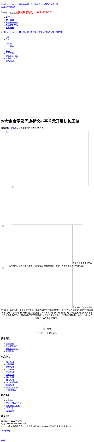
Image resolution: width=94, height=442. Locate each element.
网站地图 (6, 431)
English (9, 44)
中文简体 (10, 46)
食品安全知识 (17, 128)
